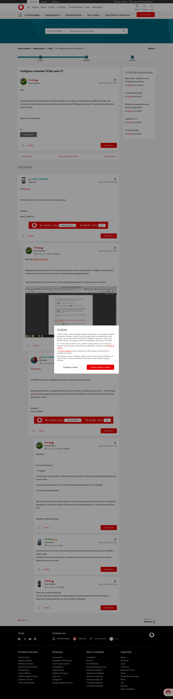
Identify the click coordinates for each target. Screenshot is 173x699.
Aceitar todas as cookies (100, 367)
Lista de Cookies (65, 351)
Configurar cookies (70, 367)
